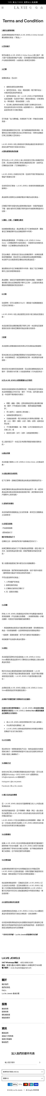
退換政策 (5, 1012)
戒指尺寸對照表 (7, 1036)
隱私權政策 (6, 1015)
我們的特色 (6, 987)
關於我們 (5, 984)
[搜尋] (36, 7)
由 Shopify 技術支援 (32, 1090)
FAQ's (4, 990)
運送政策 (5, 1009)
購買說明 (5, 1033)
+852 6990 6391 (26, 962)
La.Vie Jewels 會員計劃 (10, 993)
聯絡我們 (5, 1042)
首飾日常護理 (7, 1039)
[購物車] (41, 7)
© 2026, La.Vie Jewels (14, 1090)
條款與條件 (6, 1018)
